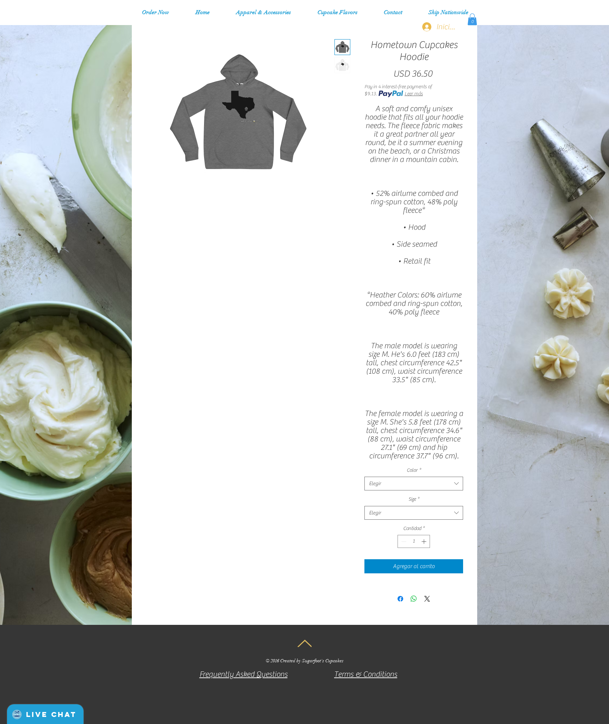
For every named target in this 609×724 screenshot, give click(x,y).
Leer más (414, 94)
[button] (263, 12)
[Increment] (424, 541)
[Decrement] (403, 541)
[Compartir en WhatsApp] (414, 599)
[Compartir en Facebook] (400, 599)
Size (413, 499)
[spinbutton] (413, 541)
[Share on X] (427, 599)
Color (414, 470)
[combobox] (413, 483)
